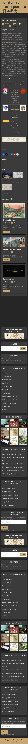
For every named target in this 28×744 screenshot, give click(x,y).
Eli (16, 23)
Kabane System (7, 373)
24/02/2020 (7, 23)
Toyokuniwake (6, 376)
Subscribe (4, 527)
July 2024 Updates (8, 505)
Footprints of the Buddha (10, 400)
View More (6, 232)
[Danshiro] (7, 187)
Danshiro (4, 190)
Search (14, 344)
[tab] (25, 6)
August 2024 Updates (9, 502)
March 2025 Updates (8, 488)
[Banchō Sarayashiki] (7, 175)
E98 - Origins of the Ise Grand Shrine (13, 464)
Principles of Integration (9, 403)
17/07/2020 (7, 222)
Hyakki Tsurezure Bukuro (10, 396)
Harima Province (9, 42)
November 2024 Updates (10, 495)
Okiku (20, 48)
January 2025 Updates (9, 492)
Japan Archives (14, 92)
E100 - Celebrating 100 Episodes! (12, 454)
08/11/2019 (7, 252)
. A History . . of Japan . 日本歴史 (10, 6)
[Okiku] (18, 175)
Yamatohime (6, 393)
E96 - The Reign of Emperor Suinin (13, 470)
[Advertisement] (14, 310)
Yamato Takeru (6, 390)
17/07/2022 (7, 281)
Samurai (4, 44)
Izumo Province (7, 386)
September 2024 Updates (10, 498)
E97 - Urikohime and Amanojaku (12, 467)
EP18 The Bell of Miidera (12, 249)
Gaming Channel (15, 109)
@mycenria (15, 117)
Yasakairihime (6, 380)
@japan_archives (15, 102)
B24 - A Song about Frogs (10, 474)
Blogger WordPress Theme (13, 740)
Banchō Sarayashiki (7, 178)
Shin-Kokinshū (6, 406)
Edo (6, 59)
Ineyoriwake (6, 383)
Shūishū (4, 410)
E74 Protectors (8, 279)
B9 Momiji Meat (9, 220)
